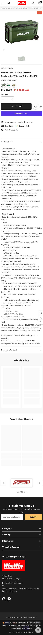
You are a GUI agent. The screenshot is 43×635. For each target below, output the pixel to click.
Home (3, 8)
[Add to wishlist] (35, 107)
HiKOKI (10, 68)
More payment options (21, 117)
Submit (33, 517)
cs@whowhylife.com (14, 583)
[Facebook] (4, 599)
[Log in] (33, 2)
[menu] (2, 2)
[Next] (39, 483)
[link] (11, 395)
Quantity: (4, 94)
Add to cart (16, 106)
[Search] (9, 3)
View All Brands (21, 492)
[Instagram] (9, 599)
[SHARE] (40, 107)
